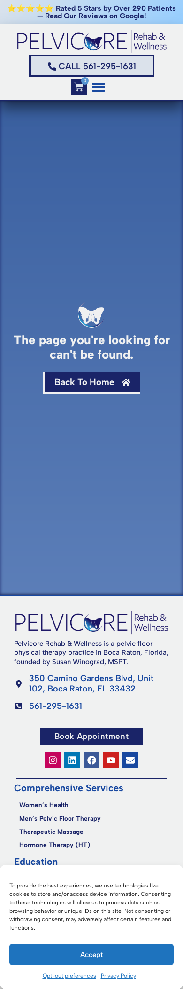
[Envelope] (130, 760)
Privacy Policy (118, 976)
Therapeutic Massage (51, 831)
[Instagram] (53, 760)
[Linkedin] (72, 760)
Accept (91, 954)
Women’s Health (44, 804)
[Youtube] (111, 760)
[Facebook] (91, 760)
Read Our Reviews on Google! (95, 15)
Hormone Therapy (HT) (54, 844)
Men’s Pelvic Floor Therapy (60, 818)
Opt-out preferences (69, 976)
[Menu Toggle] (99, 87)
